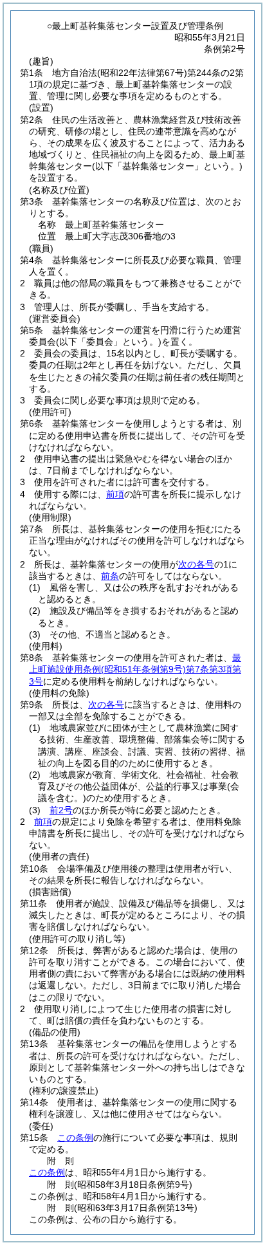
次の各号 (196, 564)
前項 (115, 494)
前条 (110, 576)
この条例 (75, 1137)
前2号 (61, 810)
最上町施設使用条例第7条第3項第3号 (135, 669)
